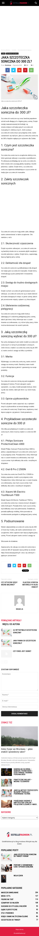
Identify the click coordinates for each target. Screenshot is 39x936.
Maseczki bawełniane (9, 893)
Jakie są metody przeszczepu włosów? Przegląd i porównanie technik (26, 792)
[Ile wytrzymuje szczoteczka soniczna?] (6, 632)
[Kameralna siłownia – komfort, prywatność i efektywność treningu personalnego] (6, 772)
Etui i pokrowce (7, 913)
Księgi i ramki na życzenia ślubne (14, 916)
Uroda (3, 53)
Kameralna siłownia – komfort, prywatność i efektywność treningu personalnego (23, 771)
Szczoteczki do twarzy (12, 53)
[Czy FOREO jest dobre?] (6, 654)
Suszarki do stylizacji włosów (14, 906)
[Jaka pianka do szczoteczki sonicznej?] (6, 643)
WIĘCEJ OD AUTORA (11, 624)
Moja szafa (18, 876)
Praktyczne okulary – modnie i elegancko (23, 781)
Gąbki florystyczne (9, 910)
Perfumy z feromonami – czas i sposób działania (24, 866)
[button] (36, 3)
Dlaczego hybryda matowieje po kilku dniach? (30, 584)
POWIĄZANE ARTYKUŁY (11, 620)
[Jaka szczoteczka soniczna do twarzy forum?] (6, 857)
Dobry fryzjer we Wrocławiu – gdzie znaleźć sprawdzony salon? (17, 750)
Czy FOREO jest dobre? (22, 651)
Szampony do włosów (10, 903)
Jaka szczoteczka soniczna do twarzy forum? (25, 855)
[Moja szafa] (3, 879)
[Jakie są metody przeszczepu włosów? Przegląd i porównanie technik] (6, 793)
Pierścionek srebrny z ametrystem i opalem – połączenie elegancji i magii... (25, 802)
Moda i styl (6, 896)
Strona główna (5, 50)
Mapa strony (19, 929)
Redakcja (8, 65)
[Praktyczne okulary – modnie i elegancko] (6, 782)
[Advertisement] (19, 27)
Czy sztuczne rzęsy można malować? (9, 583)
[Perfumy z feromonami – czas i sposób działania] (6, 868)
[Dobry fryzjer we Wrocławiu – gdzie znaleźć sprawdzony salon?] (19, 736)
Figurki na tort (7, 899)
